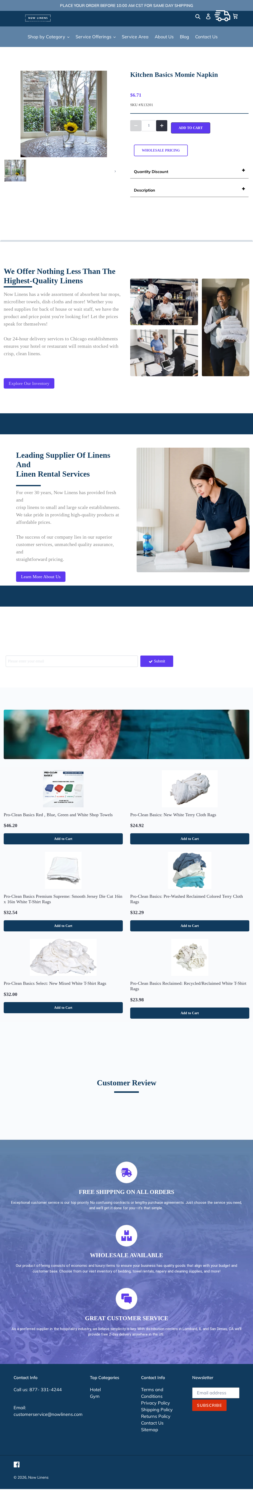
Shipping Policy (157, 1409)
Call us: (21, 1389)
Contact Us (152, 1423)
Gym (95, 1396)
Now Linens (38, 1477)
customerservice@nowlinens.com (48, 1414)
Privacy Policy (155, 1403)
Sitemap (149, 1429)
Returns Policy (155, 1416)
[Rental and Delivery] (222, 16)
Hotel (95, 1389)
